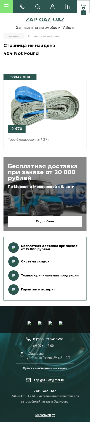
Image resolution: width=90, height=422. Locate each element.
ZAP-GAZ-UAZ (45, 19)
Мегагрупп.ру (45, 415)
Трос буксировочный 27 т (29, 139)
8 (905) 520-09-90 (48, 339)
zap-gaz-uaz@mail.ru (49, 380)
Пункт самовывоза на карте (45, 368)
